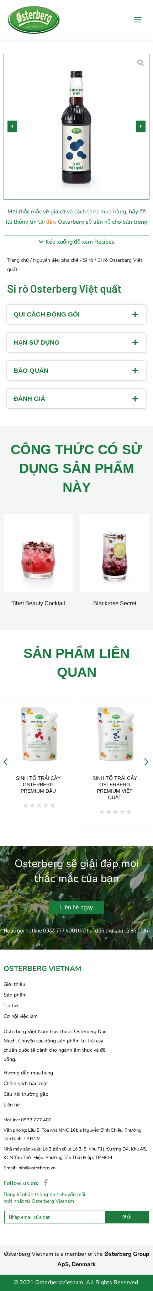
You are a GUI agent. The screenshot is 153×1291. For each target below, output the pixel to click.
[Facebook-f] (45, 1182)
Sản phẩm (15, 995)
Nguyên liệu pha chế (56, 260)
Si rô (88, 260)
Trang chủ (18, 260)
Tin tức (11, 1005)
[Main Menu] (138, 19)
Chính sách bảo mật (26, 1083)
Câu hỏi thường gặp (26, 1094)
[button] (12, 126)
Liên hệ (12, 1104)
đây (50, 222)
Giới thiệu (14, 984)
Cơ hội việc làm (21, 1016)
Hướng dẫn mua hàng (28, 1072)
